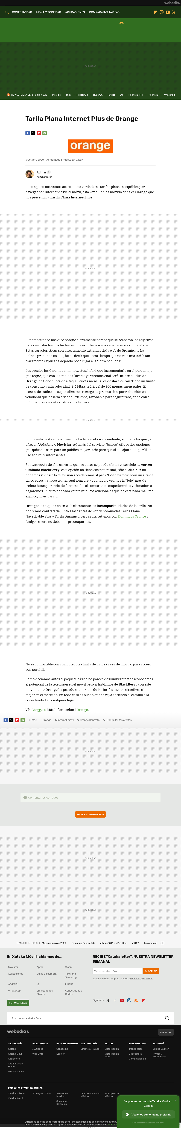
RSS (136, 999)
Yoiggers (39, 710)
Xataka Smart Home (15, 1065)
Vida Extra (37, 1053)
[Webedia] (172, 3)
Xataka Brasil (15, 1098)
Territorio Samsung (71, 975)
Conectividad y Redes (73, 992)
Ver (92, 814)
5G (121, 94)
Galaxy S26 (41, 94)
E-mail (44, 133)
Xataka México (16, 1093)
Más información (117, 1124)
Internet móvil (65, 720)
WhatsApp (169, 94)
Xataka (12, 1048)
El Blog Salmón (161, 1048)
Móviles (56, 94)
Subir (163, 1032)
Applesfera (14, 1058)
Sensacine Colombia (62, 1102)
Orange (82, 710)
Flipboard (155, 12)
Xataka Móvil (15, 1053)
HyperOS (98, 94)
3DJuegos (37, 1048)
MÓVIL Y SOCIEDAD (48, 12)
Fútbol (111, 94)
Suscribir (151, 971)
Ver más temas (18, 1002)
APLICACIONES (75, 12)
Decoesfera (135, 1053)
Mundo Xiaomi (16, 1071)
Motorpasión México (112, 1095)
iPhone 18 (153, 94)
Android (12, 984)
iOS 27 (135, 943)
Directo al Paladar (90, 1048)
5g (38, 984)
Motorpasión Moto (112, 1055)
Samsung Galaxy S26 (83, 943)
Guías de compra (47, 973)
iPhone (69, 984)
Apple (40, 967)
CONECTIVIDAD (22, 12)
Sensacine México (62, 1095)
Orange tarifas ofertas (119, 720)
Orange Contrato (90, 720)
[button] (43, 172)
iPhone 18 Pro (135, 94)
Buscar (167, 1018)
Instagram (161, 12)
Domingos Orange (132, 516)
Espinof (60, 1053)
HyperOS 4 (82, 94)
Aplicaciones (15, 973)
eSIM (68, 94)
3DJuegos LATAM (41, 1093)
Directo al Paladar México (90, 1095)
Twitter (174, 12)
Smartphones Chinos (45, 992)
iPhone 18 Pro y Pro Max (113, 943)
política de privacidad (141, 978)
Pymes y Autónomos (159, 1055)
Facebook (27, 133)
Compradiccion (137, 1058)
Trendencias (135, 1048)
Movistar (13, 967)
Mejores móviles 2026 (54, 943)
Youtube (168, 12)
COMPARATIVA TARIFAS (104, 12)
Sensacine (62, 1048)
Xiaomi (69, 967)
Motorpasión (112, 1048)
